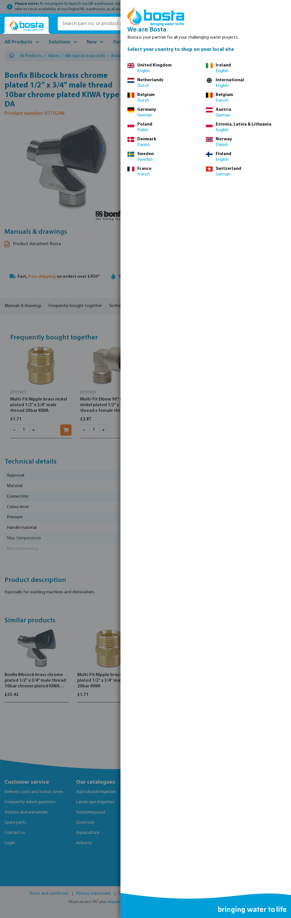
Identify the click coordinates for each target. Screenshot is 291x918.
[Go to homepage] (27, 25)
